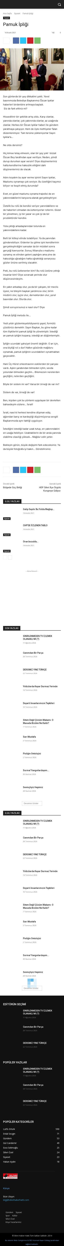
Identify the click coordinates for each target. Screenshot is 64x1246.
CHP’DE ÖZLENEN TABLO (35, 525)
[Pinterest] (30, 40)
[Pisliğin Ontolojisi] (12, 758)
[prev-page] (5, 558)
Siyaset (17, 13)
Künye (6, 1188)
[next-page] (10, 558)
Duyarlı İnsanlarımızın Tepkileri (39, 703)
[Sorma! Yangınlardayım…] (12, 775)
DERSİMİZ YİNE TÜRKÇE (35, 669)
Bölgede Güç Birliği (12, 487)
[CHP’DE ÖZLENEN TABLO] (12, 530)
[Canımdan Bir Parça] (12, 657)
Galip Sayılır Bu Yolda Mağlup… (38, 509)
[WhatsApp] (37, 40)
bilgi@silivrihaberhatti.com (16, 1199)
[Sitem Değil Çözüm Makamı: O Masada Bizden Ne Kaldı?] (12, 725)
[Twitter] (23, 40)
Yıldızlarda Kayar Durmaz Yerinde (40, 686)
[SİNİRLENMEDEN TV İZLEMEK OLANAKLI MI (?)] (12, 641)
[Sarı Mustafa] (12, 741)
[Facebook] (16, 40)
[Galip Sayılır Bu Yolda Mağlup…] (12, 514)
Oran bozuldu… (30, 541)
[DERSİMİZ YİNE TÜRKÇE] (12, 674)
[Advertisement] (32, 592)
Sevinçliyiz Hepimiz (33, 787)
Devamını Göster (31, 803)
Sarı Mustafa (29, 737)
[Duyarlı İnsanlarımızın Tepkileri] (12, 708)
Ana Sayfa (7, 13)
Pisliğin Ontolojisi (32, 753)
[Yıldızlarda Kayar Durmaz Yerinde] (12, 691)
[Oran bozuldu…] (12, 546)
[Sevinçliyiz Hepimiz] (12, 792)
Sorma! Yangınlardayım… (36, 770)
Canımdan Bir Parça (33, 653)
